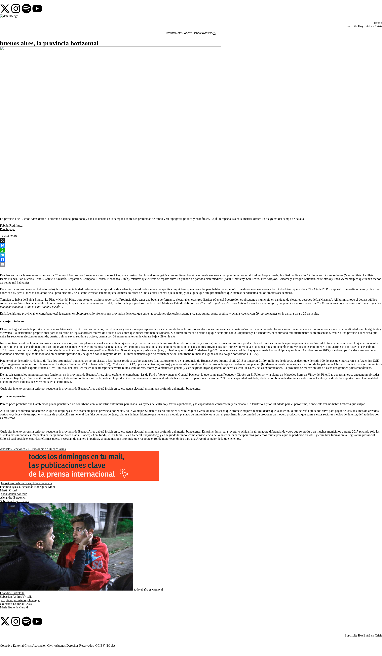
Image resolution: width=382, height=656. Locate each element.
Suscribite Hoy (354, 26)
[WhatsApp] (191, 250)
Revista (170, 33)
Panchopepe (7, 229)
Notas (178, 33)
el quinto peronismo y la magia (20, 600)
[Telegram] (191, 254)
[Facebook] (191, 259)
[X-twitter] (5, 9)
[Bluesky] (191, 245)
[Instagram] (16, 9)
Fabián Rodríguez (11, 225)
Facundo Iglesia (10, 486)
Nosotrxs (206, 33)
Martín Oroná (8, 490)
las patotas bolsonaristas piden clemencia (26, 483)
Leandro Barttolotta (12, 593)
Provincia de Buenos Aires (49, 449)
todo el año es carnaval (148, 589)
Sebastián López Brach (14, 501)
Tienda (377, 23)
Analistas (6, 449)
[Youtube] (37, 9)
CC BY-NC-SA (105, 645)
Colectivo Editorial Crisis (16, 603)
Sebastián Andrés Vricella (16, 596)
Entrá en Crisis (372, 26)
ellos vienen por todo (14, 494)
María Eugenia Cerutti (14, 607)
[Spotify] (26, 9)
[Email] (191, 264)
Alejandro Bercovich (13, 497)
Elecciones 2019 (22, 449)
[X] (191, 240)
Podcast (187, 33)
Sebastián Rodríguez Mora (38, 486)
